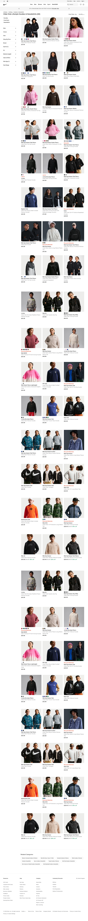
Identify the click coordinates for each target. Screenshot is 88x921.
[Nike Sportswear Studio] (74, 27)
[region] (9, 42)
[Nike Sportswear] (53, 95)
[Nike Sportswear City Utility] (74, 302)
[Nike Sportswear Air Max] (53, 440)
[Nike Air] (53, 302)
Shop (58, 8)
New (31, 4)
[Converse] (7, 1)
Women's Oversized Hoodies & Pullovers (29, 858)
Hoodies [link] (6, 18)
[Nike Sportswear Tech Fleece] (53, 61)
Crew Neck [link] (6, 20)
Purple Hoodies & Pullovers (54, 861)
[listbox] (81, 14)
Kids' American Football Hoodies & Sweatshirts (31, 864)
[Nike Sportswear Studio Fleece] (53, 27)
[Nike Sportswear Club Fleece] (31, 27)
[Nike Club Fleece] (74, 265)
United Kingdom (81, 878)
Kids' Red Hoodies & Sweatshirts (68, 861)
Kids (45, 4)
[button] (9, 28)
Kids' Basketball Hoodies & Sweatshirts (50, 864)
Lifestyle (5, 12)
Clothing (10, 12)
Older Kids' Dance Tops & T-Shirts (47, 858)
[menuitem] (75, 1)
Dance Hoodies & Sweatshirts (39, 861)
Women (40, 4)
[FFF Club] (53, 372)
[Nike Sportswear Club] (74, 372)
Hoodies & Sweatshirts (19, 12)
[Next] (69, 9)
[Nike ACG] (74, 406)
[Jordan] (4, 1)
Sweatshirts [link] (7, 22)
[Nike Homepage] (5, 5)
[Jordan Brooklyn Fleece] (53, 163)
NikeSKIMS (55, 4)
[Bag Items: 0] (83, 4)
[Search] (68, 4)
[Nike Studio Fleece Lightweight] (31, 372)
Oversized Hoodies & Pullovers (63, 858)
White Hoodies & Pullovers (77, 858)
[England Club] (31, 197)
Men (35, 4)
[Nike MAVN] (31, 338)
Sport (48, 4)
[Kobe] (74, 197)
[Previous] (19, 9)
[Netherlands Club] (31, 508)
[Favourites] (80, 4)
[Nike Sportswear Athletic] (74, 95)
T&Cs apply (54, 8)
